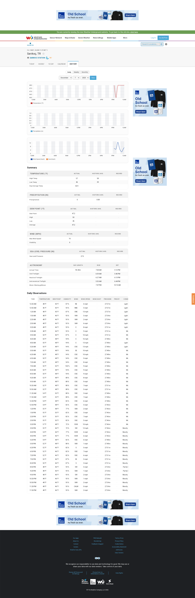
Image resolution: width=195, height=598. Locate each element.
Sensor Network (56, 38)
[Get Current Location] (161, 44)
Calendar (62, 64)
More (125, 38)
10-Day (51, 64)
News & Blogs (98, 38)
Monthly (85, 72)
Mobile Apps (111, 38)
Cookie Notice (119, 544)
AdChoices (119, 550)
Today (31, 64)
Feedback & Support (97, 544)
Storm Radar (109, 582)
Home (36, 37)
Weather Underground (101, 581)
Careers (75, 547)
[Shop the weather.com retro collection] (97, 15)
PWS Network (97, 538)
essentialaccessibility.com (97, 558)
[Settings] (166, 44)
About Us (76, 541)
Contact (75, 544)
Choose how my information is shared (97, 573)
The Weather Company (85, 581)
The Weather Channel (93, 582)
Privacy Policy (119, 541)
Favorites (30, 45)
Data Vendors (119, 553)
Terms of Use (119, 538)
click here (134, 32)
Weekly (76, 72)
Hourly (41, 64)
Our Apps (76, 538)
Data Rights (119, 573)
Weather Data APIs (76, 550)
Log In (153, 38)
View (93, 78)
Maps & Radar (70, 38)
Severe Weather (84, 38)
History (73, 64)
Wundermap (97, 541)
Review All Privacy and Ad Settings (76, 573)
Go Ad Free (163, 38)
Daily (69, 72)
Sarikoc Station (37, 58)
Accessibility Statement (119, 547)
